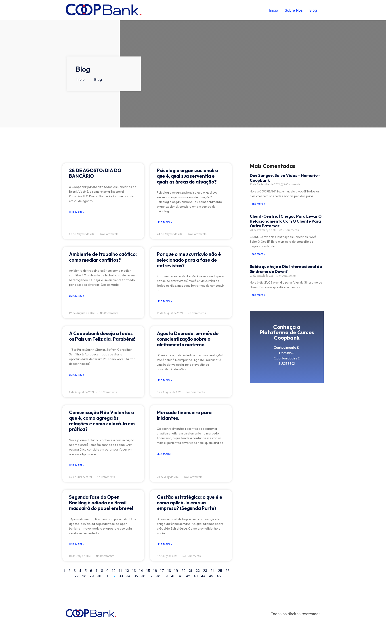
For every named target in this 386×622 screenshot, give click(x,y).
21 (190, 570)
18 (169, 570)
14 (141, 570)
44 (203, 576)
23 (205, 570)
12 (127, 570)
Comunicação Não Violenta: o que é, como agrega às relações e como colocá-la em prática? (102, 420)
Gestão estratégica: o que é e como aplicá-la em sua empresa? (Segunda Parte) (189, 502)
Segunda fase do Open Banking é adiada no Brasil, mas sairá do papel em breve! (101, 502)
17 (162, 570)
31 (106, 576)
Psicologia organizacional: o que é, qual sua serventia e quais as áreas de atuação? (187, 175)
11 (120, 570)
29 (92, 576)
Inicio (273, 10)
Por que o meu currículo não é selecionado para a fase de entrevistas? (189, 259)
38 (158, 576)
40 (173, 576)
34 (128, 576)
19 (176, 570)
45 (211, 576)
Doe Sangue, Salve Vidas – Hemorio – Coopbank (285, 178)
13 (134, 570)
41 (181, 576)
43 (195, 576)
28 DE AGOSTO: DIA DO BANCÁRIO (95, 173)
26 (227, 570)
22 (198, 570)
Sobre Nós (294, 10)
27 (77, 576)
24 (212, 570)
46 (218, 576)
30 (99, 576)
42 (188, 576)
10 (113, 570)
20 (183, 570)
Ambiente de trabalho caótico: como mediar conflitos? (103, 257)
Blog (313, 10)
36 (143, 576)
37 (151, 576)
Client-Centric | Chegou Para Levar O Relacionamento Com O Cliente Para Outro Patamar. (286, 221)
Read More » (257, 203)
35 (136, 576)
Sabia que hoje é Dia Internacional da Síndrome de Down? (286, 269)
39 (166, 576)
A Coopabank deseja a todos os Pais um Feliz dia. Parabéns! (102, 336)
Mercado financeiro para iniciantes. (184, 415)
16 (155, 570)
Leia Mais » (76, 212)
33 (121, 576)
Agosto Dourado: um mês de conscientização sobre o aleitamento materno (188, 338)
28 (84, 576)
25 (220, 570)
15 (148, 570)
